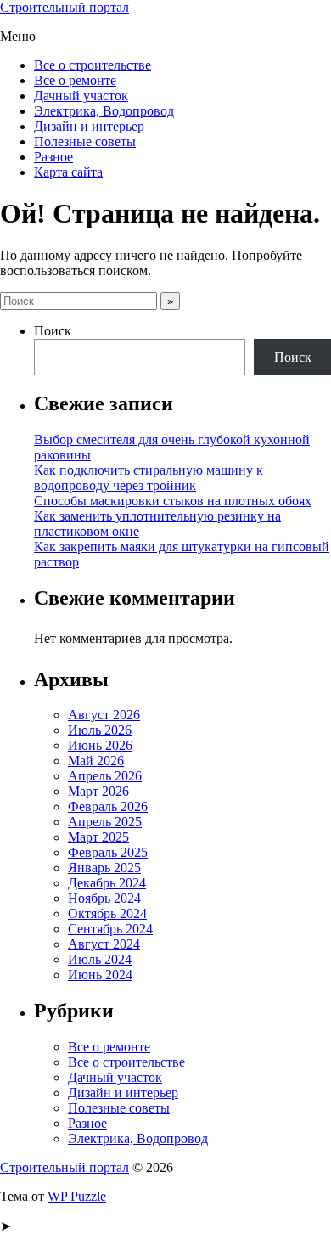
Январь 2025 (104, 867)
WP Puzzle (77, 1196)
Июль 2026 (100, 730)
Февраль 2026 (108, 806)
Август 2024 (104, 944)
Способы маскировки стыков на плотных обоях (172, 500)
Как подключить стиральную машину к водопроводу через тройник (148, 478)
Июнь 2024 (100, 974)
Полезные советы (85, 141)
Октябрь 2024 (107, 913)
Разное (53, 156)
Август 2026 (104, 714)
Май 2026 (96, 760)
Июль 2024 (100, 959)
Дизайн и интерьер (89, 126)
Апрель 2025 (105, 821)
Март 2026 (98, 791)
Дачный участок (81, 95)
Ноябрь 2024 (104, 898)
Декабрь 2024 (107, 883)
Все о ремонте (75, 80)
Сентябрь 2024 (110, 928)
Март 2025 (98, 837)
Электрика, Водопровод (104, 111)
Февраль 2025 (108, 852)
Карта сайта (68, 172)
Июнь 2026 (100, 745)
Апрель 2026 (105, 776)
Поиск (52, 331)
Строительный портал (64, 7)
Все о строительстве (92, 65)
